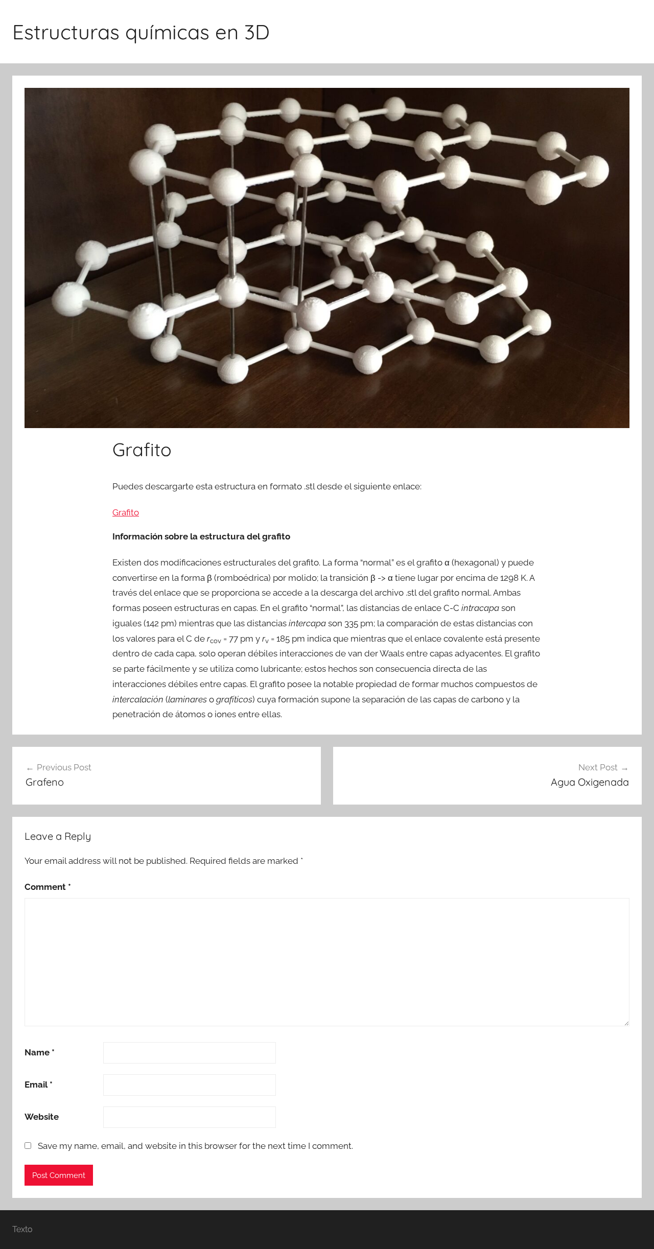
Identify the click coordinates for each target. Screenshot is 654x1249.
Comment (48, 887)
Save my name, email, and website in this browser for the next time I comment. (195, 1146)
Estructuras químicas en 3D (141, 31)
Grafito (125, 512)
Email (39, 1084)
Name (40, 1052)
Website (42, 1117)
